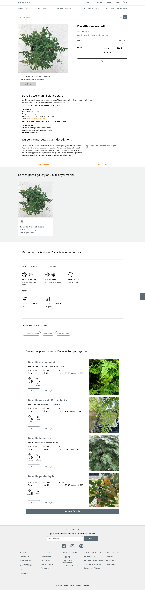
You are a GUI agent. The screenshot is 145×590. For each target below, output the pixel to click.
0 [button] (125, 2)
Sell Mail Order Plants (93, 560)
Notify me (102, 61)
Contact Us (24, 557)
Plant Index (46, 557)
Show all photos (28, 84)
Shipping (66, 557)
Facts (74, 164)
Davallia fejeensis (39, 438)
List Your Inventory (92, 564)
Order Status (25, 560)
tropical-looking (39, 118)
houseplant (30, 118)
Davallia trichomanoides (43, 362)
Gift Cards (45, 560)
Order (99, 2)
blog (118, 2)
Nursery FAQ (89, 557)
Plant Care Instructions (68, 561)
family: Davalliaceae (31, 333)
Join (90, 539)
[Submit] (125, 17)
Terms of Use (111, 560)
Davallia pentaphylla (41, 476)
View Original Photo (27, 233)
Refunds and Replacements (26, 565)
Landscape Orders (70, 566)
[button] (121, 17)
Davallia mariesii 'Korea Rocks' (48, 400)
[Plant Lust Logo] (24, 3)
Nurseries (45, 568)
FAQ (21, 570)
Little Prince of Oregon (34, 227)
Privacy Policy (111, 564)
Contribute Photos (92, 568)
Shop (89, 2)
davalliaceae (35, 111)
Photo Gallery (43, 164)
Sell (109, 2)
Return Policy (47, 564)
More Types (103, 164)
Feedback (24, 573)
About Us (109, 557)
